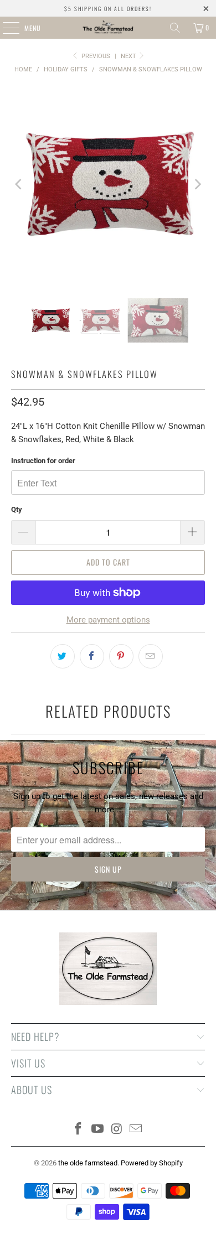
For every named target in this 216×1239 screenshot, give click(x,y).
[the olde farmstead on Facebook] (78, 1129)
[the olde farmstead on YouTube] (98, 1129)
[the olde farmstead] (108, 28)
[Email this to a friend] (150, 656)
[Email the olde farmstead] (136, 1129)
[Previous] (19, 184)
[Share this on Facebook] (92, 656)
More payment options (108, 620)
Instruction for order (43, 461)
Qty (16, 509)
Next (129, 56)
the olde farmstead (87, 1163)
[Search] (175, 28)
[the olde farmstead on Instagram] (117, 1129)
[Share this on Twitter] (62, 656)
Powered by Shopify (152, 1163)
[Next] (196, 184)
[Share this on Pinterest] (121, 656)
